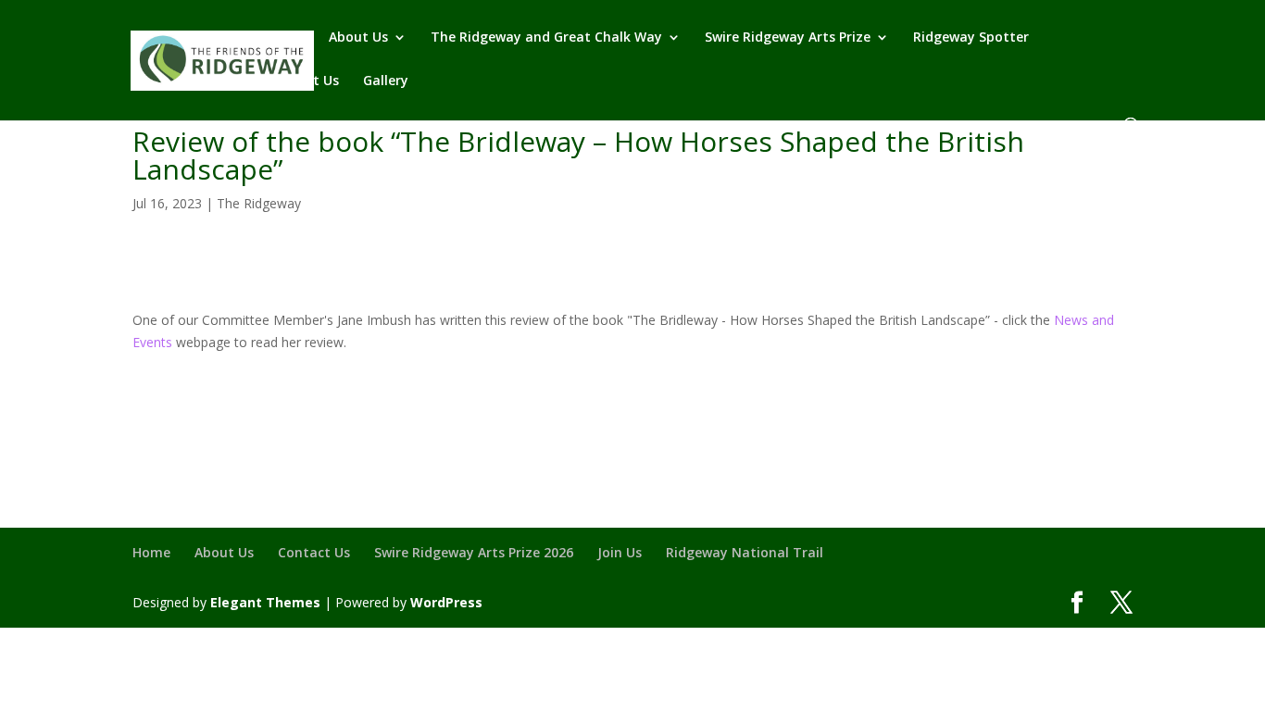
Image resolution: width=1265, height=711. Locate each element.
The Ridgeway (259, 203)
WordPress (446, 602)
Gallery (385, 81)
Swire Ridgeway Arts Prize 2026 (473, 552)
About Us (358, 38)
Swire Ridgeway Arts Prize (787, 38)
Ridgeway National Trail (744, 552)
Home (286, 38)
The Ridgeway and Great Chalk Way (546, 38)
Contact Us (303, 81)
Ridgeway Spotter (971, 38)
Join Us (619, 552)
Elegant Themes (265, 602)
